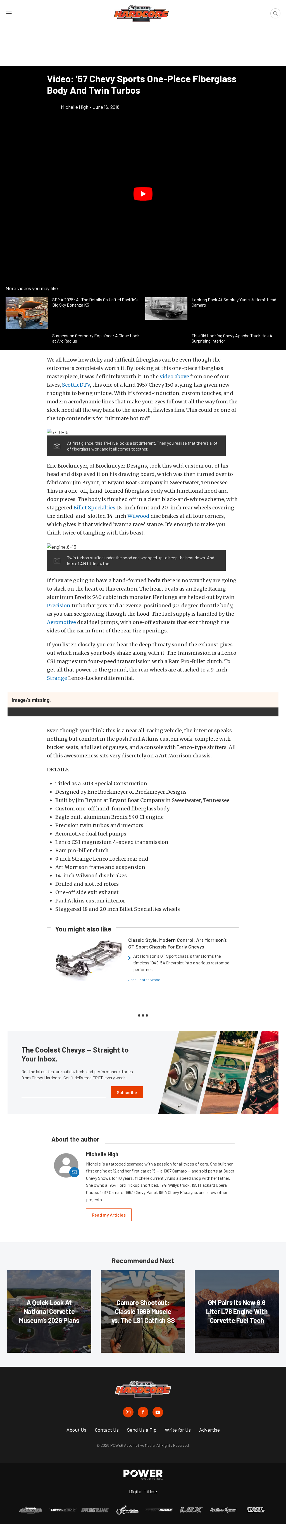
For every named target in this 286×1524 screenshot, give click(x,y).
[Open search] (275, 13)
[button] (143, 194)
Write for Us (178, 1430)
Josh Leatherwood (144, 979)
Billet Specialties (94, 507)
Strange (57, 678)
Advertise (209, 1430)
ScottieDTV (76, 385)
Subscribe (127, 1092)
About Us (76, 1430)
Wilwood (138, 516)
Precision (58, 605)
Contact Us (107, 1430)
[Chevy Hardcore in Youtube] (157, 1412)
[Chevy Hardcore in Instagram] (128, 1412)
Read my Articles (109, 1214)
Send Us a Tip (141, 1430)
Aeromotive (61, 622)
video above (174, 376)
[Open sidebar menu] (9, 13)
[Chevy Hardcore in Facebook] (143, 1412)
